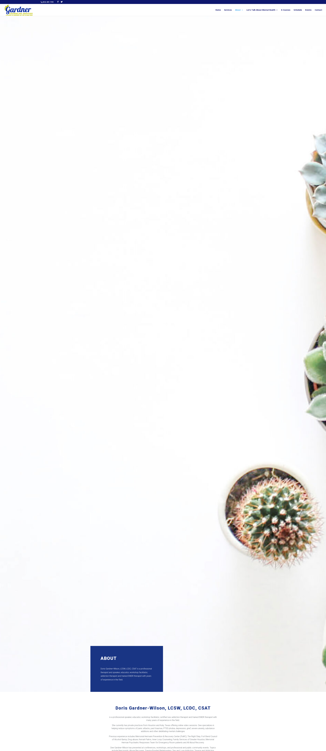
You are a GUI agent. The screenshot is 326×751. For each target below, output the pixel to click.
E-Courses (285, 10)
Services (228, 10)
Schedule (298, 10)
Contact (318, 10)
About (238, 10)
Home (218, 10)
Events (308, 10)
